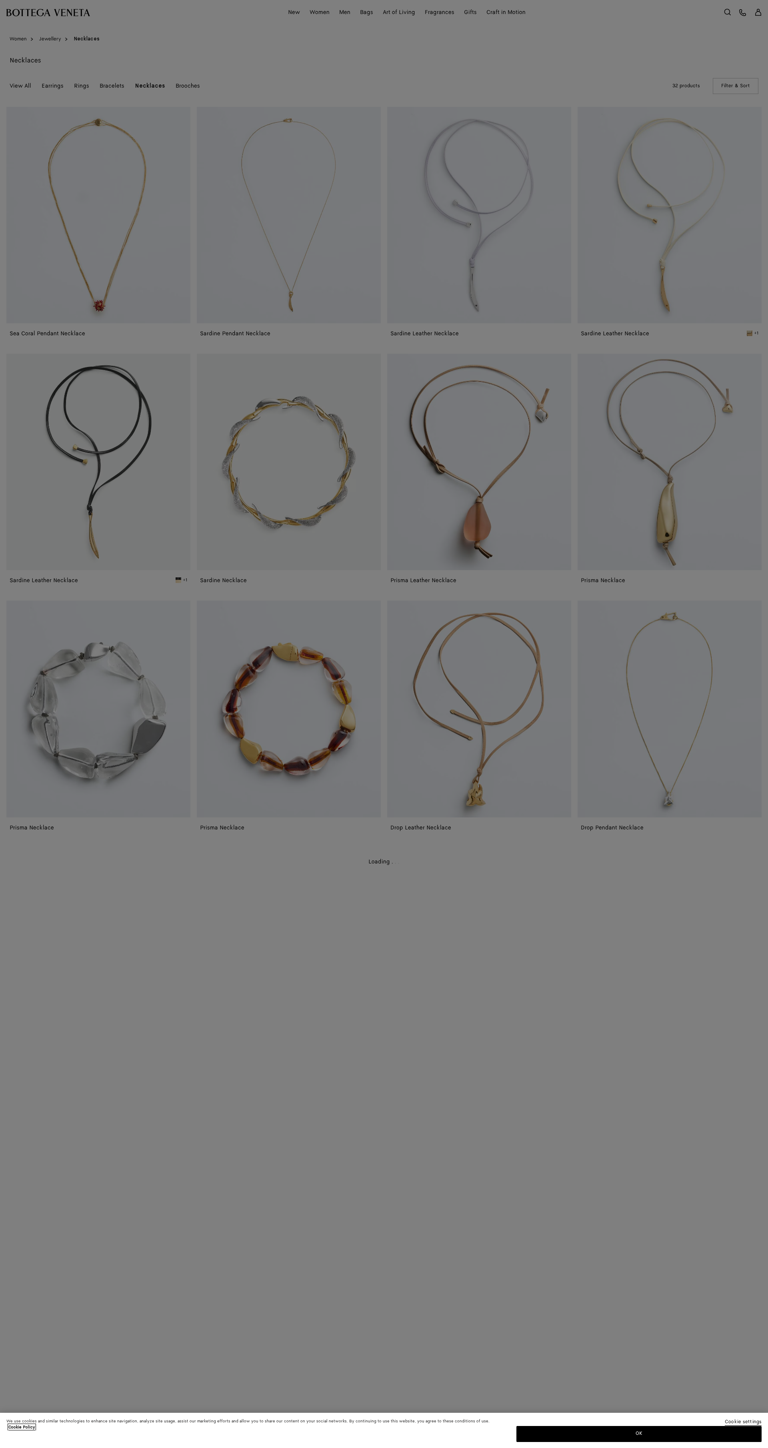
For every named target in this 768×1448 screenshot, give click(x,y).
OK (639, 1433)
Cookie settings (743, 1422)
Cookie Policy (21, 1427)
